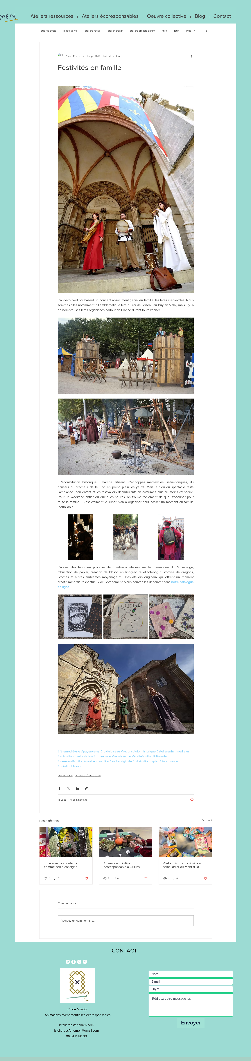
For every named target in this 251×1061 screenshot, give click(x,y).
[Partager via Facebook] (59, 788)
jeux (176, 30)
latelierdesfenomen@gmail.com (76, 1030)
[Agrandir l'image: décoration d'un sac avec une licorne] (125, 617)
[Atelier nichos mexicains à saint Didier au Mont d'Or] (185, 842)
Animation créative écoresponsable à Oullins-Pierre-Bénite (122, 865)
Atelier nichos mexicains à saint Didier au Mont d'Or (182, 865)
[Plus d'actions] (191, 56)
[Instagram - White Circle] (85, 962)
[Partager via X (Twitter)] (68, 788)
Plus (188, 30)
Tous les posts (47, 30)
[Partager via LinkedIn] (77, 788)
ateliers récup (93, 30)
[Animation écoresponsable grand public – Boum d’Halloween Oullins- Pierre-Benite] (125, 842)
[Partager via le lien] (86, 788)
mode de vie (70, 30)
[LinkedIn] (68, 962)
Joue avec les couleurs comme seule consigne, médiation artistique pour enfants (62, 865)
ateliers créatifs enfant (142, 30)
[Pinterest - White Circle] (79, 962)
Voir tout (207, 820)
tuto (164, 30)
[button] (207, 30)
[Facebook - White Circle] (73, 962)
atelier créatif (115, 30)
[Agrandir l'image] (80, 537)
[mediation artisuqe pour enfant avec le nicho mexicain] (66, 842)
